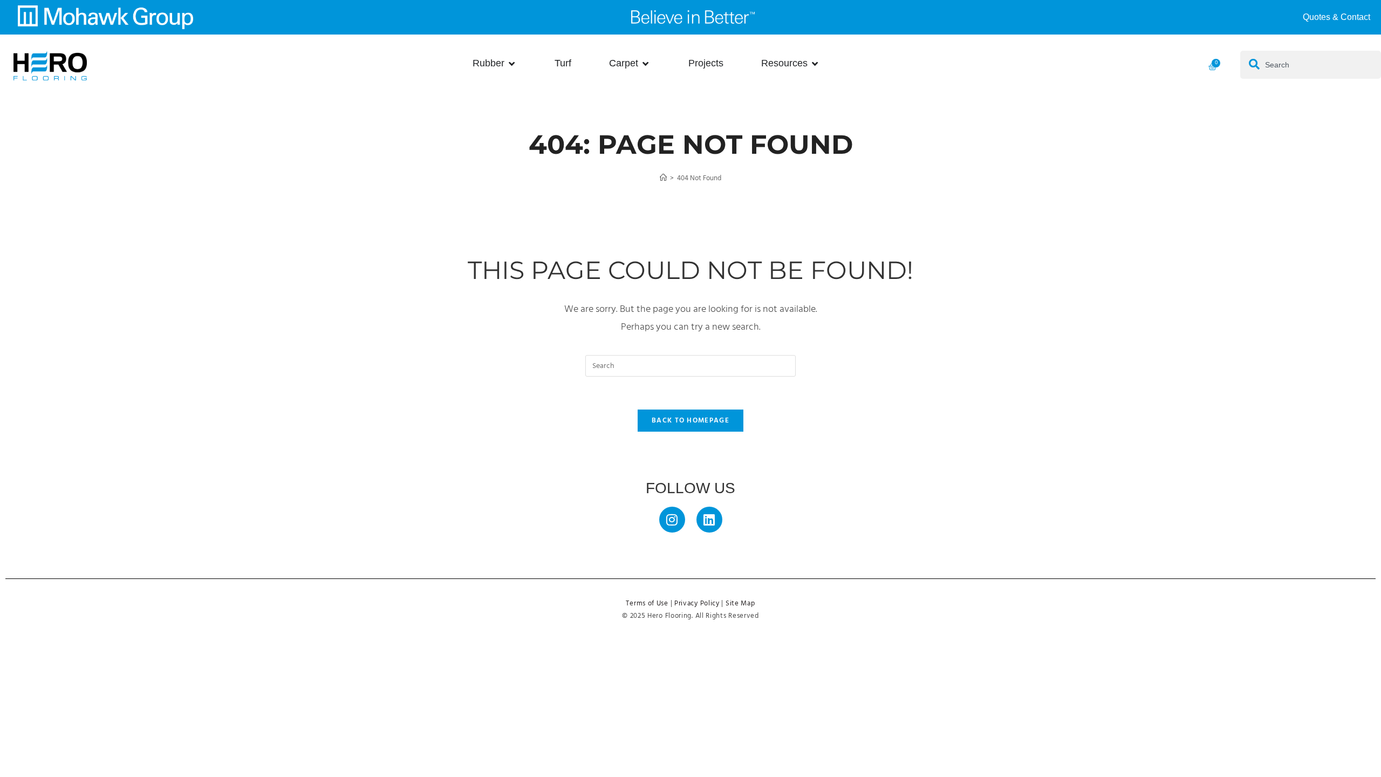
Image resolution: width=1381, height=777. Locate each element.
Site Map (740, 603)
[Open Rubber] (512, 63)
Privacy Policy (697, 603)
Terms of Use (647, 603)
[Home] (663, 178)
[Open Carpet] (646, 63)
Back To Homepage (690, 420)
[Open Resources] (815, 63)
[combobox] (1310, 65)
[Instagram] (672, 520)
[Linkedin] (709, 520)
